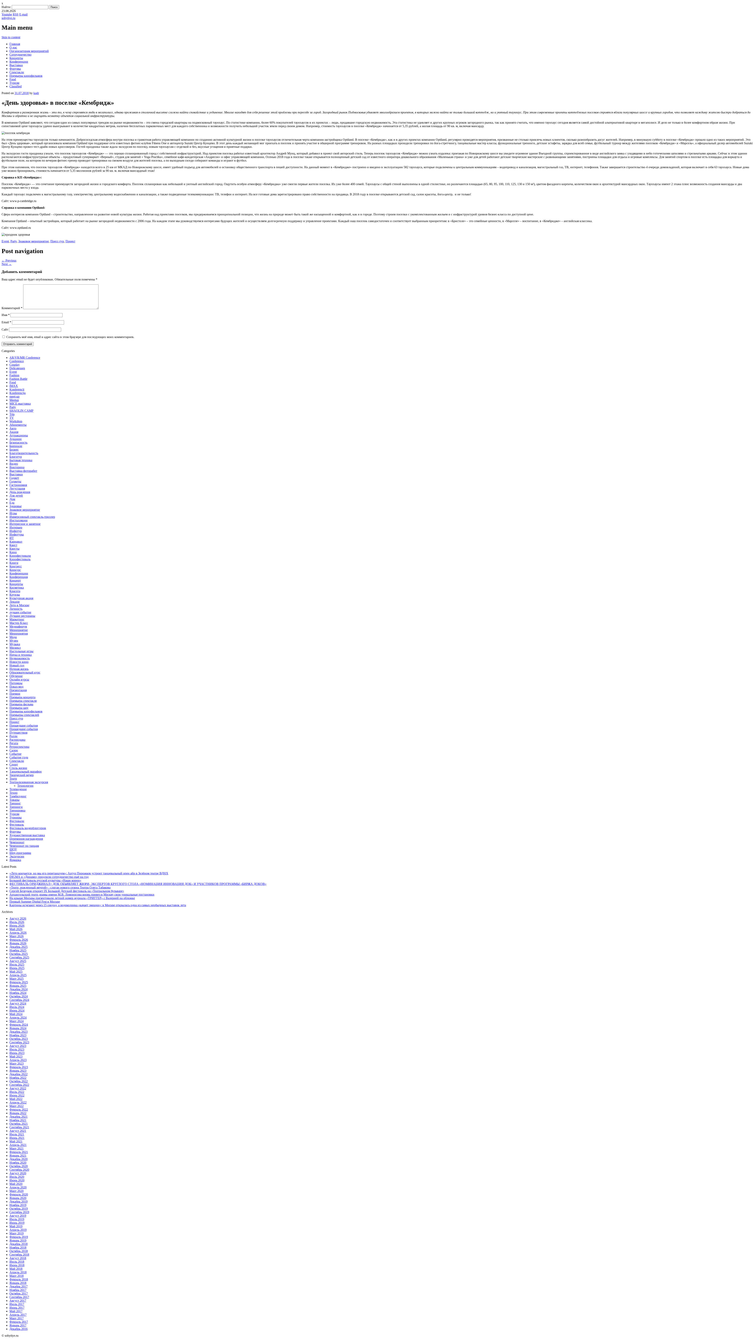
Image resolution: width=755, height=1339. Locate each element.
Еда (11, 502)
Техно (13, 792)
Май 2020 (15, 1184)
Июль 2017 (16, 1304)
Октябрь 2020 (18, 1166)
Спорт (13, 764)
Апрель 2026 (18, 932)
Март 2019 (16, 1233)
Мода (13, 637)
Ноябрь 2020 (17, 1162)
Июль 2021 (16, 1134)
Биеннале (15, 446)
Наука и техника (20, 654)
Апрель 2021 (18, 1145)
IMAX (13, 386)
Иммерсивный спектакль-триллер (32, 516)
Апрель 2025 (18, 975)
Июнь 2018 (16, 1265)
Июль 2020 (16, 1176)
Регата (13, 743)
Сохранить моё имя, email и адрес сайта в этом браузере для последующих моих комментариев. (70, 337)
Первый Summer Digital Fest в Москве (34, 901)
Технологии (25, 785)
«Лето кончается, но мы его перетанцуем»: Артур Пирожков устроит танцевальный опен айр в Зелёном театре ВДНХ (88, 873)
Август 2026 (17, 918)
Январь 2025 (17, 985)
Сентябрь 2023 (19, 1042)
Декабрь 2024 (18, 989)
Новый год (16, 665)
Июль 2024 (16, 1007)
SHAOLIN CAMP (21, 410)
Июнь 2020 (16, 1180)
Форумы (15, 68)
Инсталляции (18, 520)
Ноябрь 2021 (17, 1120)
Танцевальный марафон (25, 771)
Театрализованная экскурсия (28, 782)
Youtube (7, 14)
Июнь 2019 (16, 1222)
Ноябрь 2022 (17, 1077)
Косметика (16, 587)
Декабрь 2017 (18, 1286)
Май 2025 (15, 971)
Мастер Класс (18, 623)
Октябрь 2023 (18, 1038)
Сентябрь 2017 (19, 1297)
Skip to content (11, 37)
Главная (14, 44)
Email (6, 322)
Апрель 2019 (18, 1229)
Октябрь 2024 (18, 996)
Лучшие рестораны (22, 616)
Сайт (5, 329)
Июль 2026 (16, 922)
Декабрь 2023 (18, 1031)
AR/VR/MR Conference (24, 357)
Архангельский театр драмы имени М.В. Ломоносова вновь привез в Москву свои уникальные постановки (81, 894)
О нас (13, 47)
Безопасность (18, 442)
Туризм (14, 83)
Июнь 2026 (16, 925)
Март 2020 (16, 1191)
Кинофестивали (20, 555)
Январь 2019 (17, 1240)
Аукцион (15, 439)
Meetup (14, 400)
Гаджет (14, 478)
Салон (13, 750)
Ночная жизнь (19, 669)
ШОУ (13, 849)
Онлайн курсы (19, 679)
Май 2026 (15, 929)
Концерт (15, 580)
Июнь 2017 (16, 1307)
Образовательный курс (24, 672)
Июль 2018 (16, 1261)
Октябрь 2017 (18, 1293)
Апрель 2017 (18, 1314)
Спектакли (16, 72)
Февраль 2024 (18, 1024)
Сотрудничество (20, 54)
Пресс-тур (57, 241)
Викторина (16, 467)
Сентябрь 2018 (19, 1254)
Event (5, 241)
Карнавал (15, 541)
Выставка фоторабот (23, 470)
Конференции (18, 61)
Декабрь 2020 (18, 1159)
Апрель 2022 (18, 1102)
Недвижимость (19, 658)
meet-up (14, 396)
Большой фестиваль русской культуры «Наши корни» (45, 880)
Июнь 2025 (16, 968)
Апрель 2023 (18, 1060)
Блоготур (15, 456)
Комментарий (12, 308)
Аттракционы (18, 435)
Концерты (16, 58)
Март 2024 (16, 1021)
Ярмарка (15, 860)
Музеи (13, 640)
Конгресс (15, 566)
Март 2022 (16, 1106)
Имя (6, 315)
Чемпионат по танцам (24, 845)
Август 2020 (17, 1173)
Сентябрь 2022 (19, 1084)
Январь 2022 (17, 1113)
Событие (15, 753)
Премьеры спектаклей (24, 715)
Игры (13, 513)
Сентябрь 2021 (19, 1127)
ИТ (11, 538)
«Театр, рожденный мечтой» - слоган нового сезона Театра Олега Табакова (59, 887)
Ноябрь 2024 (17, 992)
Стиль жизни (18, 768)
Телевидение (18, 789)
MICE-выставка (20, 403)
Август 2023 (17, 1046)
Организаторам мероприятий (29, 51)
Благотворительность (23, 453)
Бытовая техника (20, 460)
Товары (14, 799)
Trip (12, 414)
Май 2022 (15, 1099)
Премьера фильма (21, 704)
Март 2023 (16, 1063)
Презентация (18, 690)
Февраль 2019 (18, 1237)
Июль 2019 (16, 1219)
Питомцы (15, 683)
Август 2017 (17, 1300)
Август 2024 (17, 1003)
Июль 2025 (16, 964)
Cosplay (14, 364)
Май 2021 (15, 1141)
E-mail (23, 14)
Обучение (16, 676)
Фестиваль (16, 824)
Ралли (13, 736)
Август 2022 (17, 1088)
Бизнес (14, 449)
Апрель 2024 (18, 1017)
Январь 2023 (17, 1070)
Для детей (16, 495)
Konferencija (17, 393)
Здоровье (15, 506)
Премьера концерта (22, 697)
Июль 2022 (16, 1092)
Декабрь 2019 (18, 1201)
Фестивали (16, 821)
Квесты (14, 548)
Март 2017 (16, 1318)
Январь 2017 (17, 1325)
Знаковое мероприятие (33, 241)
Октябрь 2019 (18, 1208)
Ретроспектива (19, 746)
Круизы (14, 594)
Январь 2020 (17, 1198)
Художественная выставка (27, 835)
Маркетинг (16, 619)
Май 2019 (15, 1226)
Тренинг (15, 803)
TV (11, 417)
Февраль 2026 (18, 939)
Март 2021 (16, 1148)
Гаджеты (15, 481)
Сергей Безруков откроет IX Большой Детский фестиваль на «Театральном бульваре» (66, 891)
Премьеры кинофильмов (25, 75)
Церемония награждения (26, 838)
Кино (13, 552)
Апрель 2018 (18, 1272)
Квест (13, 545)
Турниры (15, 817)
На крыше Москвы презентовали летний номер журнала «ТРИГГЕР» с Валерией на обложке (72, 898)
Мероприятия (18, 633)
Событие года (18, 757)
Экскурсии (16, 856)
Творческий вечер (21, 775)
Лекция (14, 601)
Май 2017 (15, 1311)
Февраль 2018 (18, 1279)
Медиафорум (18, 626)
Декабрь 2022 (18, 1074)
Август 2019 (17, 1215)
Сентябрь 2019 (19, 1212)
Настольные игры (21, 651)
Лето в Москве (19, 605)
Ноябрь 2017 (17, 1290)
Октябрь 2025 (18, 954)
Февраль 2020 (18, 1194)
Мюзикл (15, 647)
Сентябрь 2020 (19, 1169)
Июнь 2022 (16, 1095)
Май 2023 (15, 1056)
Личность (15, 608)
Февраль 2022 (18, 1109)
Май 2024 (15, 1014)
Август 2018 (17, 1258)
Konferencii (16, 389)
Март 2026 (16, 936)
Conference (16, 361)
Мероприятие (18, 630)
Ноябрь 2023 (17, 1035)
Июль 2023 (16, 1049)
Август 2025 (17, 961)
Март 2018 (16, 1275)
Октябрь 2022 (18, 1081)
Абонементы (18, 424)
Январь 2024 (17, 1028)
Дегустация (17, 488)
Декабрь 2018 (18, 1244)
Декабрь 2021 (18, 1116)
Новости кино (19, 662)
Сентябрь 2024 (19, 1000)
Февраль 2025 (18, 982)
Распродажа (17, 739)
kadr (36, 93)
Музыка (14, 644)
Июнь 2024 (16, 1010)
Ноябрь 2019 (17, 1205)
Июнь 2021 (16, 1138)
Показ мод (16, 686)
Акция (13, 432)
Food (12, 79)
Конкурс (15, 570)
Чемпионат (16, 842)
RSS (15, 14)
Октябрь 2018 (18, 1251)
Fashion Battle (18, 378)
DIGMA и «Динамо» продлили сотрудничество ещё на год (48, 877)
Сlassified (15, 86)
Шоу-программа (20, 853)
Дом (12, 499)
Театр (13, 778)
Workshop (15, 421)
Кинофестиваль (19, 559)
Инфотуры (16, 534)
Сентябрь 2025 (19, 957)
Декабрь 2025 (18, 946)
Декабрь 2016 (18, 1329)
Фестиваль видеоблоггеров (27, 828)
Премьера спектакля (23, 700)
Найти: (6, 7)
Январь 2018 (17, 1283)
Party (13, 241)
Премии (14, 693)
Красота (14, 591)
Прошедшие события (23, 725)
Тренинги (16, 807)
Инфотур (15, 531)
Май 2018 (15, 1268)
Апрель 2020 (18, 1187)
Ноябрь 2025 (17, 950)
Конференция (18, 577)
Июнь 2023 (16, 1053)
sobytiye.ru (8, 18)
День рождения (19, 492)
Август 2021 (17, 1130)
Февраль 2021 (18, 1152)
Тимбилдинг (18, 796)
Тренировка (17, 810)
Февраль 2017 (18, 1321)
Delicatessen (17, 368)
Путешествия (18, 732)
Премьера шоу (19, 707)
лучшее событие (20, 612)
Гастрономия (18, 485)
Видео (13, 463)
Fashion (14, 375)
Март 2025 (16, 978)
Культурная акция (21, 598)
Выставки (16, 65)
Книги (13, 562)
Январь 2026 (17, 943)
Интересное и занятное (25, 524)
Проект (70, 241)
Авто (12, 428)
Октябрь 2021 (18, 1123)
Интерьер (15, 527)
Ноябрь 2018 (17, 1247)
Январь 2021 (17, 1155)
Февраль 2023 (18, 1067)
